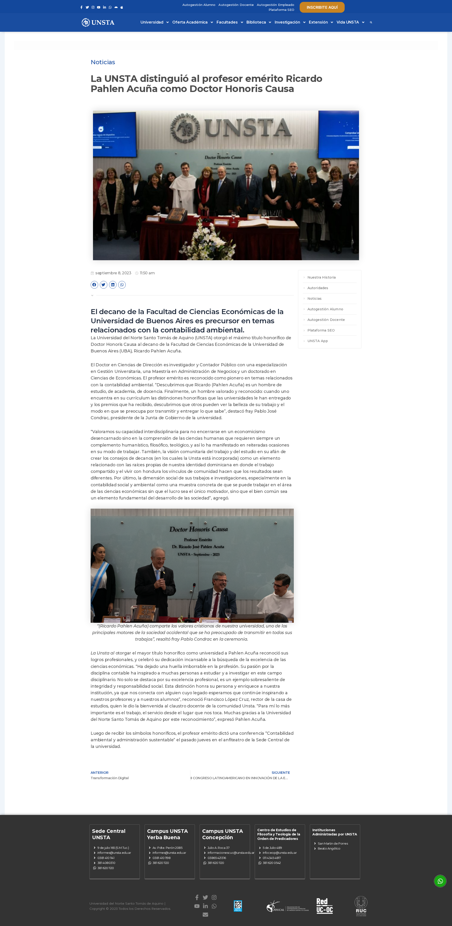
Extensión (318, 22)
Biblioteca (256, 22)
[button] (371, 22)
